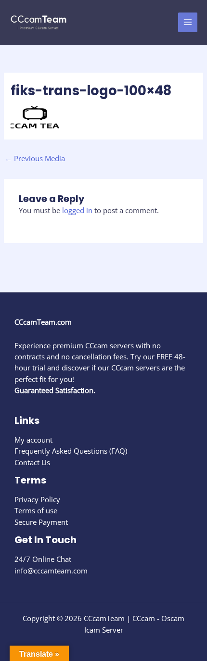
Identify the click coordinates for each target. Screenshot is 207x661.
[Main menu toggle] (187, 22)
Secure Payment (41, 522)
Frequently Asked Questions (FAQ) (70, 451)
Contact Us (32, 462)
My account (33, 440)
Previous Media (35, 158)
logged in (77, 210)
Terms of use (35, 510)
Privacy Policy (37, 499)
